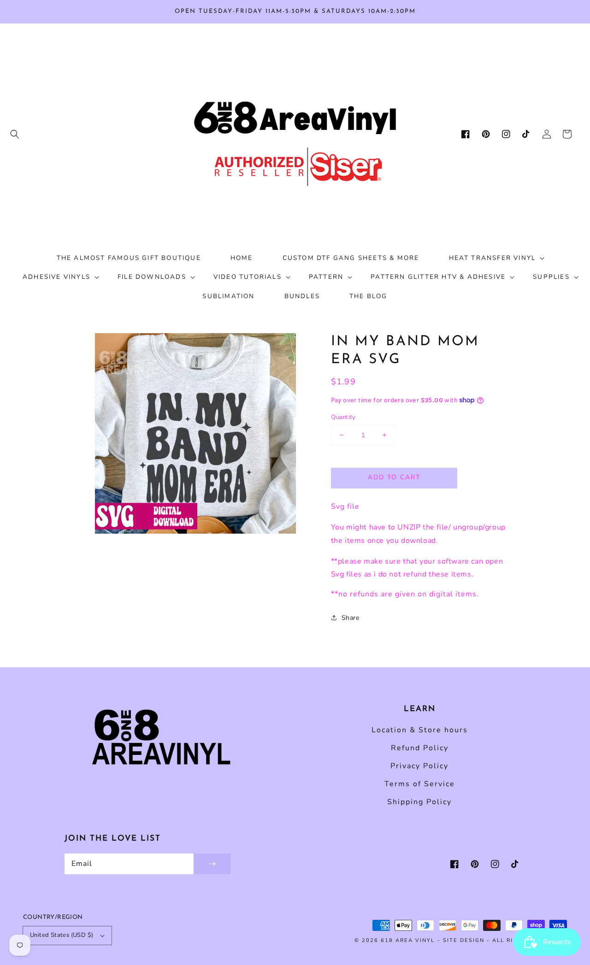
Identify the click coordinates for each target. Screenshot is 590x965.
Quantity (343, 417)
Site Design (463, 940)
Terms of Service (419, 784)
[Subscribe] (212, 863)
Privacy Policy (419, 766)
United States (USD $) (61, 935)
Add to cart (394, 477)
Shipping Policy (419, 802)
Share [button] (351, 617)
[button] (15, 134)
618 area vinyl (408, 940)
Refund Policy (419, 748)
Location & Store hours (420, 730)
